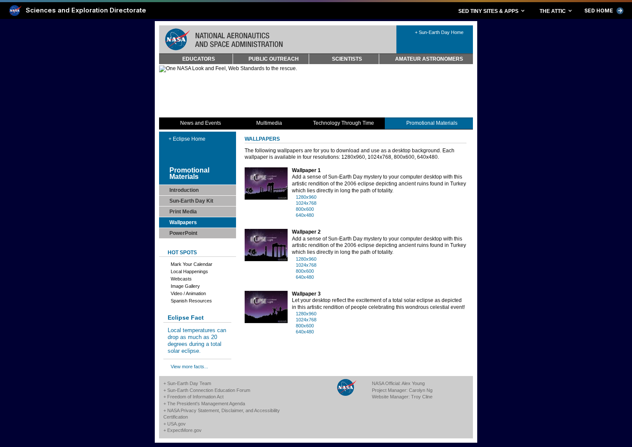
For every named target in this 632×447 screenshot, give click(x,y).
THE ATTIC (556, 10)
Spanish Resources (191, 300)
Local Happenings (189, 271)
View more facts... (189, 366)
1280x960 (306, 197)
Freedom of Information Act (195, 396)
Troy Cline (422, 396)
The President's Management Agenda (206, 403)
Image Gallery (185, 286)
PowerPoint (183, 233)
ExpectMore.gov (184, 430)
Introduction (184, 190)
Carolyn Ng (421, 390)
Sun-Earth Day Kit (191, 201)
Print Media (183, 212)
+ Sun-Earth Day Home (439, 32)
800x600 (305, 209)
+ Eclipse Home (187, 139)
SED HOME (603, 10)
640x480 (305, 215)
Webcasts (181, 278)
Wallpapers (183, 222)
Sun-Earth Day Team (189, 383)
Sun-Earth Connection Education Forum (208, 390)
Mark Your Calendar (191, 264)
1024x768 (306, 203)
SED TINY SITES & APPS (492, 10)
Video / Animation (188, 293)
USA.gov (176, 423)
